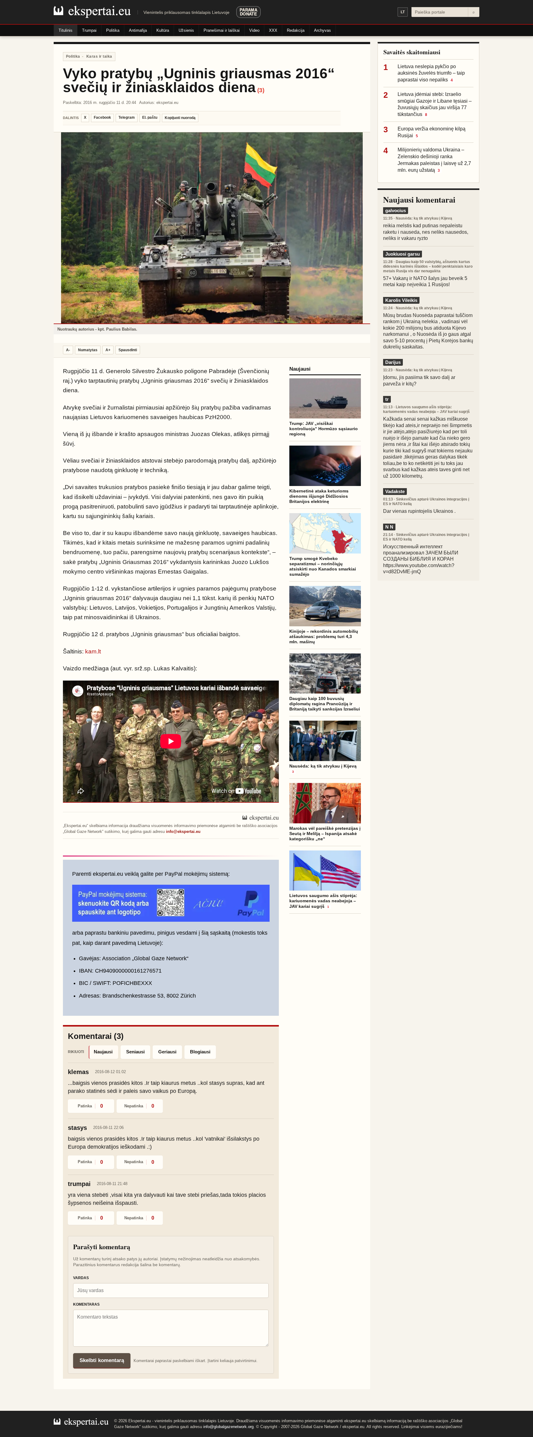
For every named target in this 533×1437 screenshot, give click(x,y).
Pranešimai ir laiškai (222, 30)
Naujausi (103, 1051)
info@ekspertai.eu (183, 831)
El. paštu (149, 117)
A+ (107, 350)
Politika (112, 30)
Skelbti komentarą (102, 1360)
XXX (273, 30)
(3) (260, 90)
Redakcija (295, 30)
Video (254, 30)
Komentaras (86, 1304)
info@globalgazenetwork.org (228, 1426)
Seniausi (135, 1051)
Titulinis (65, 30)
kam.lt (93, 651)
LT (403, 12)
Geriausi (167, 1051)
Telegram (126, 117)
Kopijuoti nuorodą (180, 118)
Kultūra (162, 30)
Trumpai (89, 30)
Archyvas (322, 30)
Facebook (102, 117)
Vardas (81, 1278)
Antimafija (138, 30)
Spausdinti (127, 350)
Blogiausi (200, 1051)
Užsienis (186, 30)
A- (68, 350)
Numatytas (87, 350)
